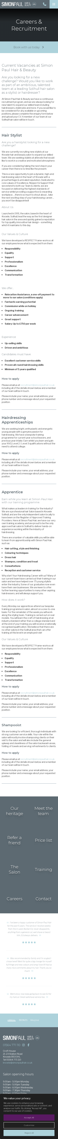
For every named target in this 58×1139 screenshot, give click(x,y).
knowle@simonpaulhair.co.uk (17, 1062)
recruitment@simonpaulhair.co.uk (37, 385)
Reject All (29, 1133)
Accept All (29, 1117)
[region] (29, 1116)
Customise (29, 1125)
